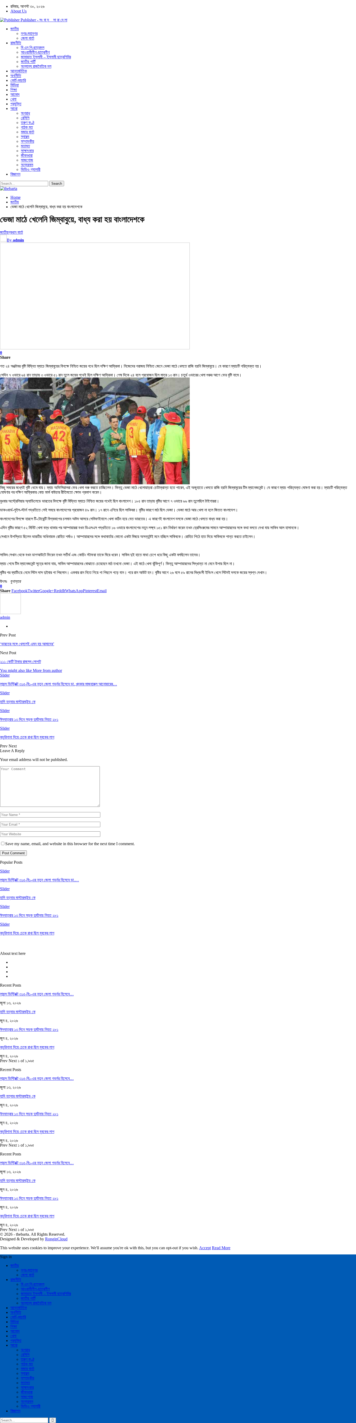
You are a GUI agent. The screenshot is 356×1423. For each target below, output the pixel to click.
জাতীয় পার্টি (28, 61)
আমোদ (15, 94)
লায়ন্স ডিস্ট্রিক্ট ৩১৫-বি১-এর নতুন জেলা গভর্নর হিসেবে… (37, 994)
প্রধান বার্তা (15, 232)
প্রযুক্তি (15, 104)
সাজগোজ (27, 160)
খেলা (13, 99)
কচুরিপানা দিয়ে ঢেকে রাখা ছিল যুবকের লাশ (27, 1047)
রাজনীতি (15, 43)
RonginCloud (56, 1239)
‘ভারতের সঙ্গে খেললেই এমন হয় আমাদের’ (27, 644)
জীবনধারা (27, 155)
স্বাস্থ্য (25, 136)
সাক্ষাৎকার (27, 151)
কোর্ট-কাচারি (18, 80)
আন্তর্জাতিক (18, 71)
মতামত (25, 146)
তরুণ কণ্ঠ (27, 122)
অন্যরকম (27, 165)
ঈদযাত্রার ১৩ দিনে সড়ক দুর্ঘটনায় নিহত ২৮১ (29, 1029)
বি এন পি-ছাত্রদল (32, 47)
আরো (13, 108)
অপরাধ (25, 113)
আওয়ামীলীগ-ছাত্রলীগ (35, 52)
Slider (5, 675)
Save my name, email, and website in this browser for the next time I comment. (70, 844)
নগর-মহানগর (29, 33)
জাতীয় (14, 29)
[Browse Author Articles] (10, 612)
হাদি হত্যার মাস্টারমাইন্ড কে (17, 1012)
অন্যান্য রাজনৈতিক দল (36, 66)
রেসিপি (25, 118)
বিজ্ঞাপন (15, 174)
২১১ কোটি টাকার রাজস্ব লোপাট (20, 661)
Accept (205, 1248)
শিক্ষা (13, 90)
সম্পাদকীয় (27, 141)
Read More (221, 1248)
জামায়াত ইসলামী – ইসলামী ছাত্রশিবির (46, 57)
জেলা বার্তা (27, 38)
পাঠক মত (27, 127)
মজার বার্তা (27, 132)
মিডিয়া (14, 85)
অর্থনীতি (15, 75)
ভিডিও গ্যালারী (30, 169)
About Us (18, 11)
